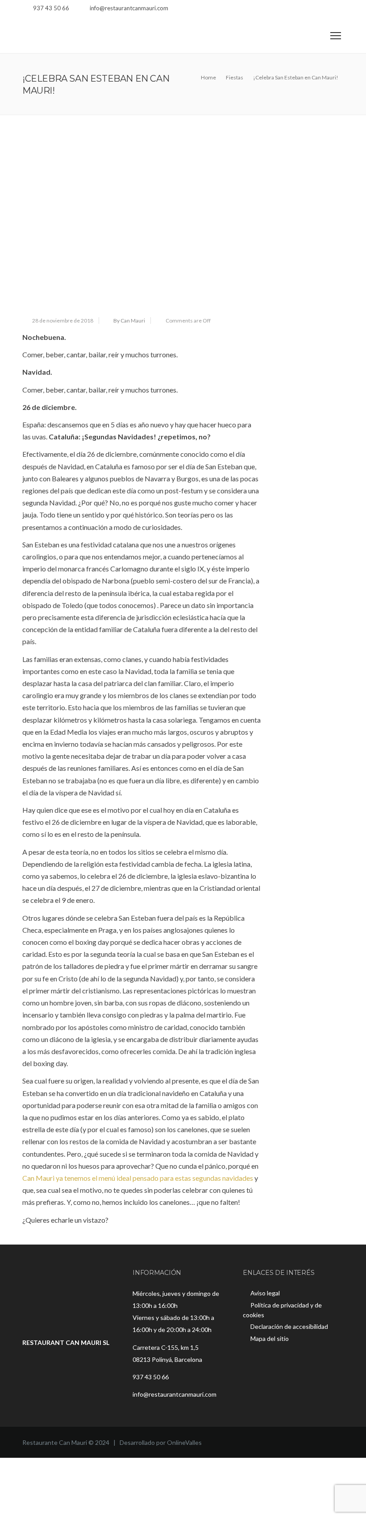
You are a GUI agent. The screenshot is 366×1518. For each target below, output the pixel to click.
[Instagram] (327, 9)
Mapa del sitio (269, 1338)
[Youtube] (338, 9)
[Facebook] (315, 9)
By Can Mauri (129, 320)
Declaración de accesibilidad (289, 1326)
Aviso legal (265, 1293)
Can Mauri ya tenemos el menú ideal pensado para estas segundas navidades (137, 1178)
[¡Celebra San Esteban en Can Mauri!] (141, 217)
